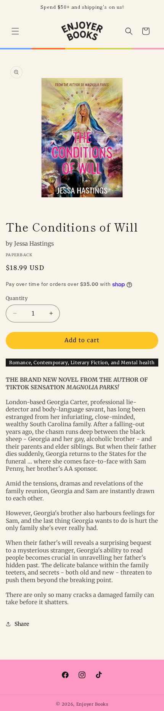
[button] (15, 31)
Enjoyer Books (92, 704)
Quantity (17, 298)
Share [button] (21, 624)
